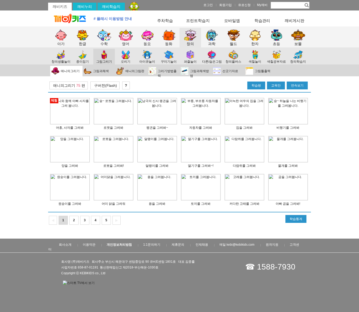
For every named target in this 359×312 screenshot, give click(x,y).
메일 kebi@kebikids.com (236, 244)
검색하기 (306, 5)
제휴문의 (178, 244)
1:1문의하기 (151, 244)
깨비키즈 (60, 6)
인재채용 (202, 244)
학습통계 (296, 219)
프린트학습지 (198, 20)
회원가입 (225, 5)
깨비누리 (84, 6)
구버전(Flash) (105, 85)
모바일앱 (232, 20)
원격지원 (272, 244)
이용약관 (89, 244)
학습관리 (262, 20)
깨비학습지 (111, 6)
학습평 (256, 85)
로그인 (208, 5)
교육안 (276, 85)
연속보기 (297, 85)
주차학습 (165, 20)
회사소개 (65, 244)
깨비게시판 (294, 20)
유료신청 (244, 5)
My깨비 (262, 5)
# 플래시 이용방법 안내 (113, 19)
